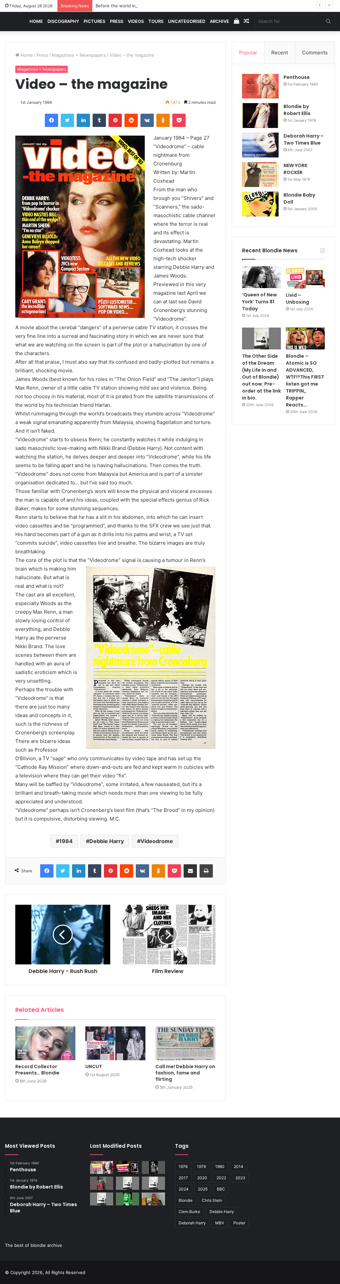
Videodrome (156, 841)
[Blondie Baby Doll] (260, 204)
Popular (248, 52)
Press (116, 21)
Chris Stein (212, 1200)
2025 (203, 1189)
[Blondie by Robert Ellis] (260, 115)
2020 (202, 1177)
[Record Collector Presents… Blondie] (45, 1043)
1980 (219, 1166)
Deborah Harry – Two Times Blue (304, 139)
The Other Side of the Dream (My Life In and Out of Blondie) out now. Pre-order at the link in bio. (261, 377)
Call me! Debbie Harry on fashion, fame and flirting (185, 1072)
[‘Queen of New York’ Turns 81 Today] (261, 277)
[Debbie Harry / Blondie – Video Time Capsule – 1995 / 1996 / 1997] (101, 1167)
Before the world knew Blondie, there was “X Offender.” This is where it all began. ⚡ (184, 5)
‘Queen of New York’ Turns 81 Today (259, 301)
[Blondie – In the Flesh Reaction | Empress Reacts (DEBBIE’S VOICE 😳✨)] (153, 1198)
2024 (184, 1189)
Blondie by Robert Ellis (297, 110)
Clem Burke (189, 1211)
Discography (63, 21)
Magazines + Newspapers (79, 55)
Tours (155, 21)
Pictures (94, 21)
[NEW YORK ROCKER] (260, 174)
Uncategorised (186, 21)
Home (36, 21)
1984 (66, 841)
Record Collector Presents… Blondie (37, 1069)
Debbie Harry (106, 841)
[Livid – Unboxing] (305, 277)
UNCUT (93, 1066)
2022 (221, 1177)
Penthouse (297, 77)
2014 (238, 1166)
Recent (279, 52)
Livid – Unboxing (297, 298)
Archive (219, 21)
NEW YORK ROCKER (295, 169)
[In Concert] (127, 1167)
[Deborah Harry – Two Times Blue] (260, 145)
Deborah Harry (192, 1222)
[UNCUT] (115, 1043)
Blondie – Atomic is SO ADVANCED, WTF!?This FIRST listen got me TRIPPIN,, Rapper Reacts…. (305, 380)
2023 (240, 1177)
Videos (136, 21)
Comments (315, 52)
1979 (201, 1166)
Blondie (186, 1200)
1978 (183, 1166)
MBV (219, 1222)
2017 (183, 1177)
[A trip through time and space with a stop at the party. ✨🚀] (153, 1167)
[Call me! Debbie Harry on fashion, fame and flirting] (185, 1043)
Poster (239, 1222)
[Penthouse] (260, 86)
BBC (221, 1189)
